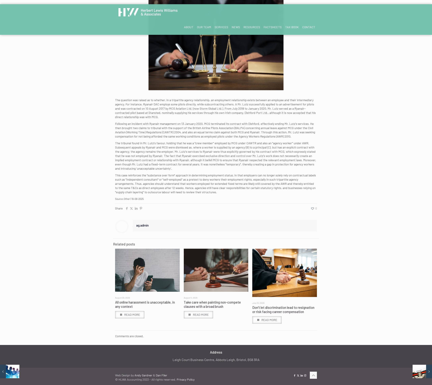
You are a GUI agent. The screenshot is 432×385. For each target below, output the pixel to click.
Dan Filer (161, 375)
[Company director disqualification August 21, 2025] (422, 371)
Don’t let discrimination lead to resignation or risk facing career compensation (283, 309)
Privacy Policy (186, 379)
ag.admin (142, 225)
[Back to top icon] (313, 375)
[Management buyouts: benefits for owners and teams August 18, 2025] (9, 371)
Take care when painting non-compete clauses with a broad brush (212, 304)
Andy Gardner (143, 375)
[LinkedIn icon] (301, 375)
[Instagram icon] (305, 375)
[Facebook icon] (294, 375)
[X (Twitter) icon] (298, 375)
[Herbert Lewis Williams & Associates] (148, 11)
